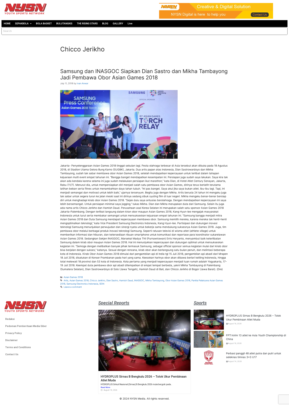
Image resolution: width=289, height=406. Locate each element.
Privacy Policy (13, 333)
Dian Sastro (112, 280)
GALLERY (118, 23)
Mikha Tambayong (154, 280)
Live (130, 23)
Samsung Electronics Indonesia (82, 283)
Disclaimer (11, 340)
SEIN (101, 283)
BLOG (105, 23)
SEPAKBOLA (22, 23)
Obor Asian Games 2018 (177, 280)
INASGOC (139, 280)
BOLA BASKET (44, 23)
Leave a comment (73, 287)
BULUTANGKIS (64, 23)
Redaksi (10, 318)
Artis (66, 280)
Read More (105, 387)
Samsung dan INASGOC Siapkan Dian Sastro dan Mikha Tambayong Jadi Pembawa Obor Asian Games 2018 (144, 74)
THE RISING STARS (87, 23)
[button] (23, 23)
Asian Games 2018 (73, 277)
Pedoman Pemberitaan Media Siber (26, 326)
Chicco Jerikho (97, 280)
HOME (7, 23)
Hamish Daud (126, 280)
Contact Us (11, 354)
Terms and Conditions (18, 347)
